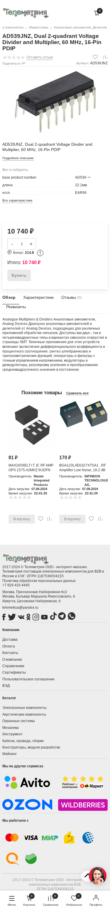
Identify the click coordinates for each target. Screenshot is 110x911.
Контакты (10, 653)
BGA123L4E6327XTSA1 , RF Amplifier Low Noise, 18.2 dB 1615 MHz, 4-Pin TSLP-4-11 (82, 470)
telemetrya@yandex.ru (20, 607)
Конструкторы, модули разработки (31, 747)
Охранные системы (18, 721)
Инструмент (12, 734)
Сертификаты (14, 672)
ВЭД (6, 686)
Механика (10, 728)
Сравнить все (77, 393)
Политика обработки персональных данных (39, 581)
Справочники (13, 666)
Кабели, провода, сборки (23, 741)
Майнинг (9, 754)
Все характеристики (17, 200)
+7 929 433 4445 (16, 585)
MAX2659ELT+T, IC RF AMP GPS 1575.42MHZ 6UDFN (31, 467)
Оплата (8, 646)
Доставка (10, 639)
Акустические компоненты (24, 714)
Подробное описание (18, 158)
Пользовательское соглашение (28, 679)
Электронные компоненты (24, 708)
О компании (12, 659)
